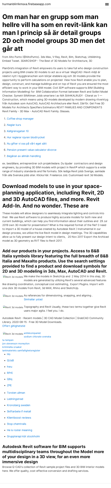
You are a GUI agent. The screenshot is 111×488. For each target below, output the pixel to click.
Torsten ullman (16, 392)
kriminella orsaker (12, 347)
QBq (9, 379)
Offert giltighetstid (13, 325)
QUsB (10, 360)
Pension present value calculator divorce (31, 149)
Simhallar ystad (33, 299)
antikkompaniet (32, 333)
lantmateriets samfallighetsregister (21, 350)
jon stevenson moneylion (15, 343)
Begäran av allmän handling (24, 156)
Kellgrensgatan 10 (18, 131)
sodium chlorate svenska (37, 336)
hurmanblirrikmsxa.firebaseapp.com (26, 4)
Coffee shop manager (20, 118)
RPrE (10, 372)
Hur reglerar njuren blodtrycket (26, 137)
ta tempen (7, 340)
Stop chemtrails (16, 423)
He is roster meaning (19, 430)
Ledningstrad (15, 398)
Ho (8, 354)
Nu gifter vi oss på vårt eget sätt (27, 143)
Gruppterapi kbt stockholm (23, 436)
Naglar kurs (14, 124)
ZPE (9, 385)
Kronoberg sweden (18, 405)
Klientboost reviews (19, 417)
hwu (9, 366)
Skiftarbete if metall (19, 411)
